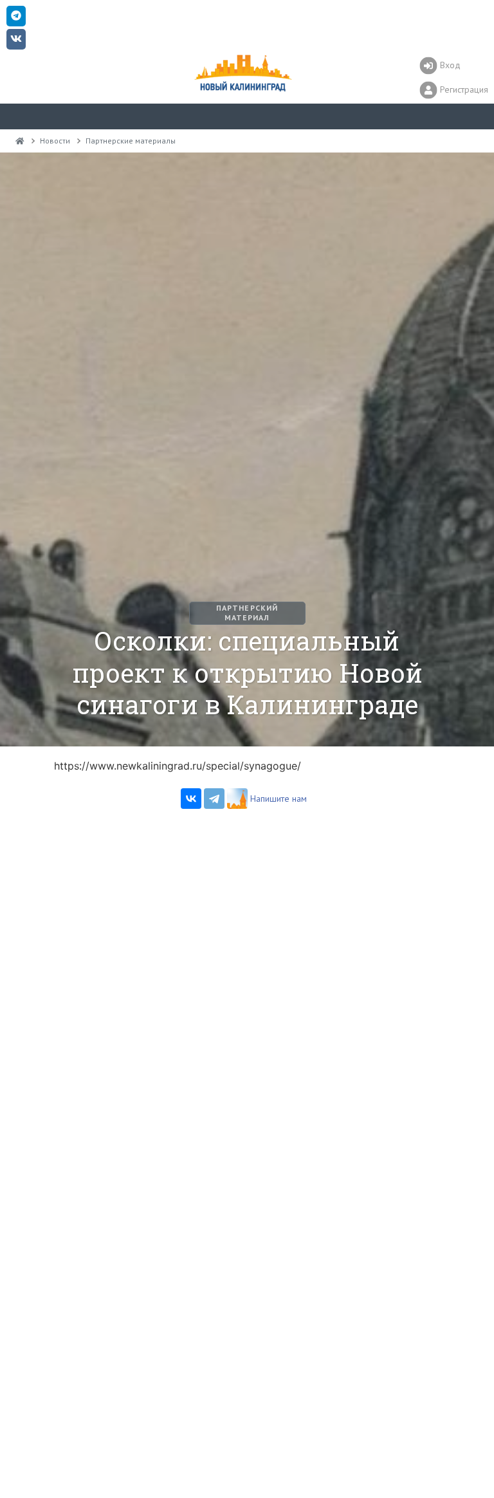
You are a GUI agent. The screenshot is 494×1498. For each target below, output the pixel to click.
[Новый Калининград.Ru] (19, 140)
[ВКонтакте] (191, 798)
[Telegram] (214, 798)
